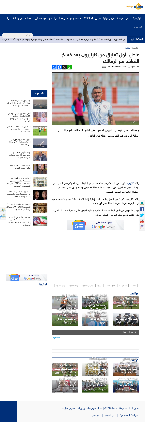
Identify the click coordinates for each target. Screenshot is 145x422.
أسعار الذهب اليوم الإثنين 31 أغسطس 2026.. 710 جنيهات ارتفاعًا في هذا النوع (18, 207)
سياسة (120, 18)
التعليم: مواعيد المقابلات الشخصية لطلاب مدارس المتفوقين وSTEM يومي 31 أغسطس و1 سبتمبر (18, 182)
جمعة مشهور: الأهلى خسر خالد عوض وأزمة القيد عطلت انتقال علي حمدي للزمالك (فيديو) (96, 314)
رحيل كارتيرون (60, 286)
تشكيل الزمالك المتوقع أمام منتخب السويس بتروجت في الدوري (95, 300)
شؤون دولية (109, 18)
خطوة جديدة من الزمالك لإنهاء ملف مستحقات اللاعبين (126, 302)
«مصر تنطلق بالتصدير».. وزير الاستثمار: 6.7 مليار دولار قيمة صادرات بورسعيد (109, 39)
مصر (128, 18)
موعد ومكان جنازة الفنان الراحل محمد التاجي (20, 166)
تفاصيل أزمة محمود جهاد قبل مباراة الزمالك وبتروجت (66, 300)
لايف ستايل (40, 18)
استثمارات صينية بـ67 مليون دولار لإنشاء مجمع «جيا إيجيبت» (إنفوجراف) (126, 384)
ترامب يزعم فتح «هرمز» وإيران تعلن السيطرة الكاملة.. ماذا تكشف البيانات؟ (18, 103)
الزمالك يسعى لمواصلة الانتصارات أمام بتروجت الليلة (126, 319)
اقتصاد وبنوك (74, 18)
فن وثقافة (18, 18)
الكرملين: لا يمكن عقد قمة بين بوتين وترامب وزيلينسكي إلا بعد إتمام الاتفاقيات (18, 194)
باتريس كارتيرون (87, 286)
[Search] (3, 33)
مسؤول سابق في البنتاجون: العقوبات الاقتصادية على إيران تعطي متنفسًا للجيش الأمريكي (18, 221)
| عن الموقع (112, 415)
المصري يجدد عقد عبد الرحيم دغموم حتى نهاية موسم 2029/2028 (18, 129)
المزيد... (138, 26)
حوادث (7, 18)
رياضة (62, 18)
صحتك (28, 18)
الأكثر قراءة (39, 93)
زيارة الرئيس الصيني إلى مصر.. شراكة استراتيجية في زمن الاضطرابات (19, 155)
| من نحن (98, 415)
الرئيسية (137, 18)
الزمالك (133, 286)
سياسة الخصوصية (129, 415)
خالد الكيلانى (133, 66)
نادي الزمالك (110, 286)
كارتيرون (130, 183)
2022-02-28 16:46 (117, 66)
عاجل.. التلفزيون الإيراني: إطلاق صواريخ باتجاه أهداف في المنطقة (19, 142)
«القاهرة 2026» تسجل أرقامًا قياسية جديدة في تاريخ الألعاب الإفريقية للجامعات (37, 39)
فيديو (98, 18)
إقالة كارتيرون (73, 286)
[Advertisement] (53, 6)
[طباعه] (104, 66)
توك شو (53, 18)
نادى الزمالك (123, 286)
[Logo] (129, 6)
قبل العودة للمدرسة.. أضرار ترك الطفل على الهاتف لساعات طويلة (67, 382)
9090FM (88, 18)
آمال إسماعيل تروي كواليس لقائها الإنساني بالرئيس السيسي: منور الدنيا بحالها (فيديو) (19, 117)
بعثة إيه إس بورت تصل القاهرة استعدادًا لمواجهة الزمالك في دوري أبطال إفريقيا (66, 315)
